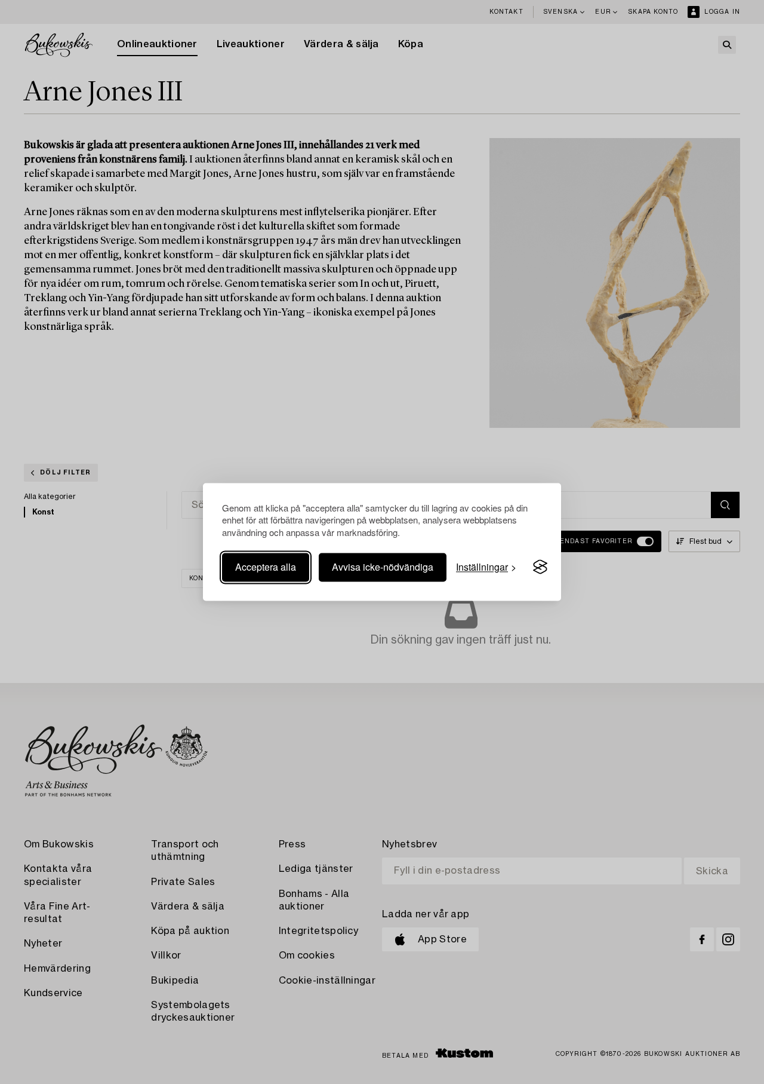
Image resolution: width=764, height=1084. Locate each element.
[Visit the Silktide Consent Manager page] (540, 567)
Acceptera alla (265, 567)
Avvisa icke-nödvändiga (382, 567)
